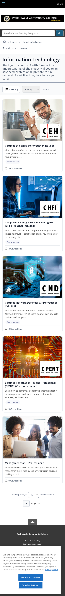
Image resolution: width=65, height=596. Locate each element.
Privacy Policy (51, 569)
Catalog (13, 89)
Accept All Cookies (30, 577)
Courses (13, 42)
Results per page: (19, 494)
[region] (30, 570)
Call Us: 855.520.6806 (15, 48)
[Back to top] (32, 536)
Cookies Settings (30, 585)
